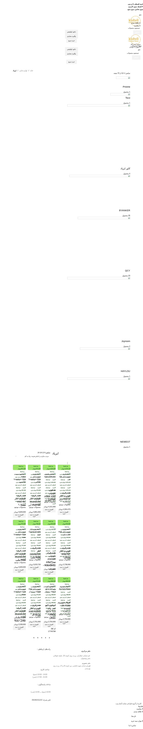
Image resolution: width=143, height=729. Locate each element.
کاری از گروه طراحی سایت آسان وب (128, 703)
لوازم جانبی (23, 70)
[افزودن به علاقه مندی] (23, 603)
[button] (19, 628)
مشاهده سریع (17, 598)
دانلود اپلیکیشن (71, 32)
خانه (31, 70)
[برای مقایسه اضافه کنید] (23, 598)
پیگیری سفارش (71, 36)
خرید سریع (71, 40)
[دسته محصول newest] (71, 262)
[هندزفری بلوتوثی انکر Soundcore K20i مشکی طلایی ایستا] (19, 590)
